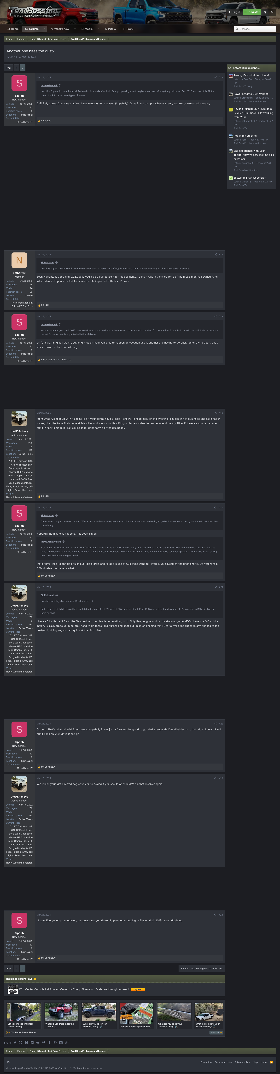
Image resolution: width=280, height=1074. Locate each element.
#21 (221, 587)
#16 (221, 77)
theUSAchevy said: (51, 541)
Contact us (206, 1062)
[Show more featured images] (220, 1012)
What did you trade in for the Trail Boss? (59, 1025)
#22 (221, 723)
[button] (265, 12)
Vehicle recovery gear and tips (136, 1026)
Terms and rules (223, 1062)
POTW (112, 28)
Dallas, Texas (26, 453)
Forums (34, 28)
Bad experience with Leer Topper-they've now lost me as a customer (254, 155)
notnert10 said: (49, 85)
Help (255, 1062)
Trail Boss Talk (241, 128)
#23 (221, 778)
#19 (221, 412)
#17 (221, 254)
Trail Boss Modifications (246, 170)
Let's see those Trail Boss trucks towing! (20, 1025)
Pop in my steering (245, 135)
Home (15, 28)
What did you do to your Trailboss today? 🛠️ (95, 1025)
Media (89, 28)
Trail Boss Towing (243, 86)
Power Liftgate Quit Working (251, 93)
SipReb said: (47, 262)
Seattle (29, 295)
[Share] (215, 77)
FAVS (130, 28)
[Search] (272, 12)
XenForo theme (81, 1068)
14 (31, 288)
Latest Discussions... (246, 68)
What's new (61, 28)
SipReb (13, 56)
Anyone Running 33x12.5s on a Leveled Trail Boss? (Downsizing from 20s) (253, 113)
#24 (221, 914)
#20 (221, 507)
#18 (221, 316)
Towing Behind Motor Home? (251, 75)
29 (31, 446)
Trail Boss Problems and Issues (250, 101)
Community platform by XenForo (37, 1068)
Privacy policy (242, 1062)
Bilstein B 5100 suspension (250, 177)
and (56, 359)
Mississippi (27, 114)
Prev (8, 67)
